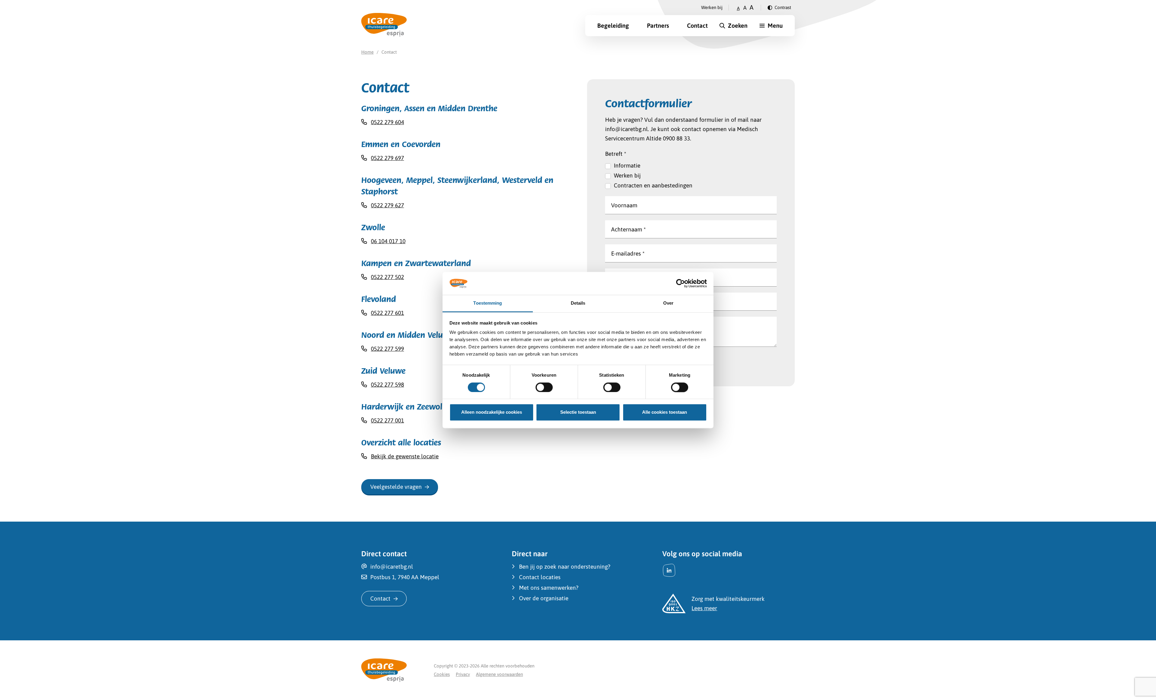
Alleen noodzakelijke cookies (491, 412)
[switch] (544, 387)
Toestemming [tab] (487, 303)
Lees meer (704, 608)
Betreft (615, 153)
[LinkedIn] (669, 570)
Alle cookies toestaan (664, 412)
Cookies (442, 674)
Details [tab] (578, 303)
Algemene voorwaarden (499, 674)
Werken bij (711, 7)
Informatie (627, 165)
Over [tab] (668, 303)
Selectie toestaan (578, 412)
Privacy (463, 674)
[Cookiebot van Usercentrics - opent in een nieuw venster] (680, 283)
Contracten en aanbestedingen (653, 185)
